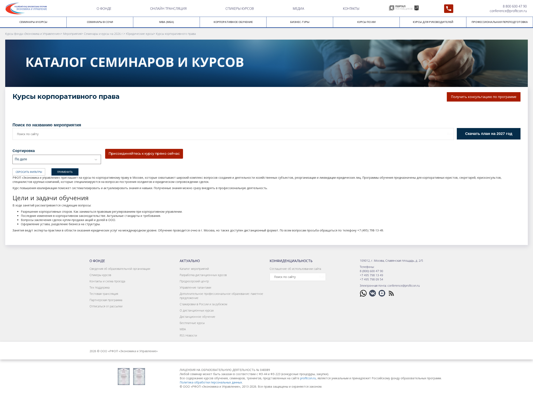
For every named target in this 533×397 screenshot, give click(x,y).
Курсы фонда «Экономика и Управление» (33, 34)
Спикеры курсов (100, 275)
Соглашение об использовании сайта (295, 269)
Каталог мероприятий (194, 269)
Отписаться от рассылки (106, 306)
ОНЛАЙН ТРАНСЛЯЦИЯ (168, 8)
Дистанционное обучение (197, 317)
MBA (183, 329)
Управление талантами (195, 287)
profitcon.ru (308, 378)
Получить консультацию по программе (483, 96)
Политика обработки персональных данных (211, 382)
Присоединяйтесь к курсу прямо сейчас (144, 154)
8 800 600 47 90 (515, 6)
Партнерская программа (106, 300)
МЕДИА (298, 8)
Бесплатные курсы (192, 323)
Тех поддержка (100, 287)
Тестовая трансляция (104, 294)
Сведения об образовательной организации (120, 269)
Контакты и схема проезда (107, 281)
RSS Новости (188, 335)
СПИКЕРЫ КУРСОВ (239, 8)
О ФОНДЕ (104, 8)
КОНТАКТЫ (351, 8)
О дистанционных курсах (197, 310)
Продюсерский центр (194, 281)
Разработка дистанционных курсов (203, 275)
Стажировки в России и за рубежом (203, 304)
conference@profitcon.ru (508, 11)
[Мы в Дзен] (382, 293)
